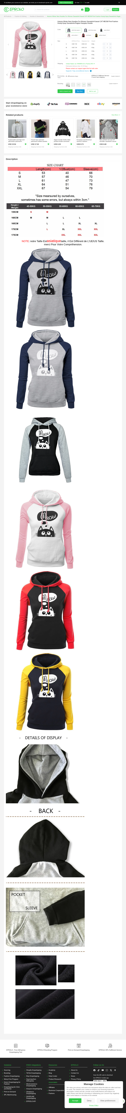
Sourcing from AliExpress (31, 1080)
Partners (52, 1093)
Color (59, 29)
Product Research (55, 1079)
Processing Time (60, 76)
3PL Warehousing (10, 1095)
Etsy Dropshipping (32, 1076)
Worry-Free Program (11, 1079)
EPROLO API (31, 1101)
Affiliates (52, 1087)
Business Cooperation (56, 1090)
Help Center (53, 1076)
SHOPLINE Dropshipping (31, 1097)
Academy (52, 1070)
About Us (74, 1070)
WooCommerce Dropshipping (31, 1085)
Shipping (60, 63)
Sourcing (7, 1070)
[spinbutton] (107, 44)
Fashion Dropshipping (11, 1076)
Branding (60, 83)
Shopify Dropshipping (33, 1070)
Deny (89, 1101)
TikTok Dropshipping (33, 1073)
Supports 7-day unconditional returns (77, 71)
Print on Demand (10, 1092)
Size (58, 41)
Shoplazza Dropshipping (31, 1092)
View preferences (107, 1101)
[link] (8, 16)
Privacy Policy (93, 1105)
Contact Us (75, 1073)
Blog (50, 1073)
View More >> (116, 115)
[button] (104, 44)
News (73, 1076)
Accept (75, 1101)
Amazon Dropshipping (34, 1089)
